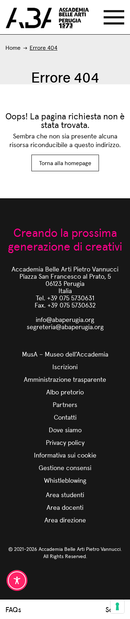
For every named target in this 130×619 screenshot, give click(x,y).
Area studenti (65, 494)
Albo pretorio (65, 391)
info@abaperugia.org (65, 319)
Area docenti (65, 507)
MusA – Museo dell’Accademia (65, 353)
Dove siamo (65, 429)
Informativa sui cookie (65, 454)
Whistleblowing (65, 480)
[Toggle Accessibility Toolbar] (17, 580)
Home (13, 47)
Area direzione (65, 519)
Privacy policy (65, 442)
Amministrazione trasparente (65, 379)
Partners (65, 404)
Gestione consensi (65, 467)
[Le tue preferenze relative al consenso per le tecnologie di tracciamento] (117, 606)
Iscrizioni (65, 366)
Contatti (65, 416)
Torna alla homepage (65, 163)
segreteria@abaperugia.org (65, 326)
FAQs (13, 609)
